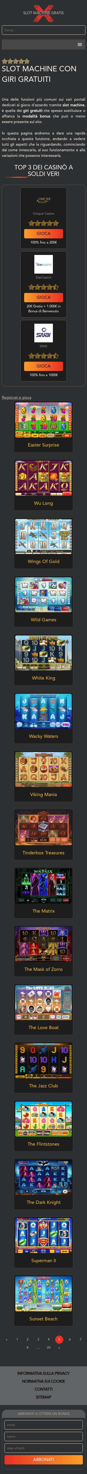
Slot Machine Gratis (43, 13)
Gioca (44, 234)
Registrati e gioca (16, 398)
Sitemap (43, 1397)
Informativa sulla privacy (43, 1374)
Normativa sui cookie (43, 1382)
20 (49, 1347)
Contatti (43, 1390)
